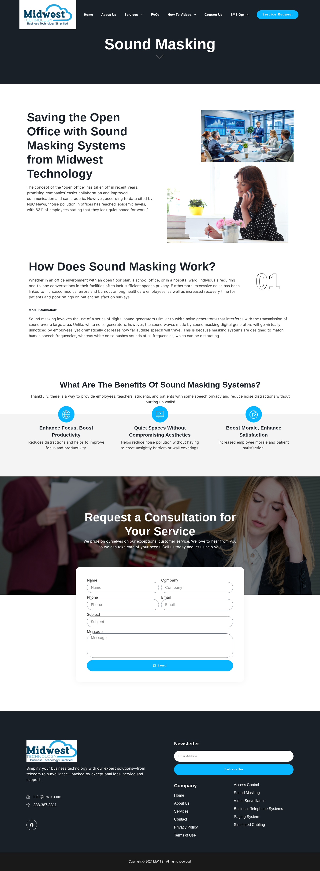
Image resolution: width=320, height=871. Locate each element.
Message (95, 631)
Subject (93, 614)
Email (166, 597)
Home (88, 14)
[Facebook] (31, 825)
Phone (92, 597)
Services (131, 14)
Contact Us (213, 14)
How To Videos (180, 14)
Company (169, 580)
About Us (108, 14)
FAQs (155, 14)
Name (92, 580)
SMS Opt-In (240, 14)
